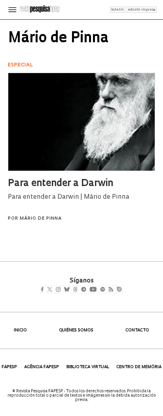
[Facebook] (44, 290)
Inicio (20, 330)
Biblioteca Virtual (87, 367)
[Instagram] (63, 290)
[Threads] (87, 290)
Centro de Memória (138, 367)
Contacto (137, 330)
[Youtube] (110, 290)
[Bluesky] (75, 290)
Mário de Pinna (41, 218)
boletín (117, 9)
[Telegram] (98, 290)
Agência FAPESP (41, 367)
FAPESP (9, 367)
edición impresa (141, 9)
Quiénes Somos (76, 330)
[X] (53, 290)
